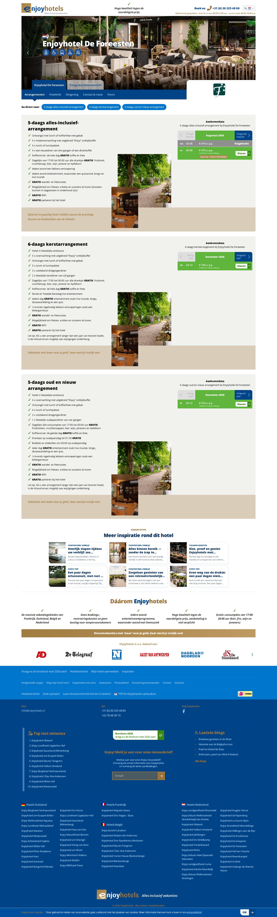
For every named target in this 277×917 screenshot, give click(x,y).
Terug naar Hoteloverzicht (85, 85)
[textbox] (249, 8)
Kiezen (241, 153)
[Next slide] (249, 53)
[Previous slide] (28, 53)
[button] (243, 135)
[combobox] (249, 8)
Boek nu (216, 8)
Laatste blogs (212, 732)
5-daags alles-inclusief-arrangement (63, 106)
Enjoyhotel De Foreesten (49, 85)
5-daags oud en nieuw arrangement (144, 106)
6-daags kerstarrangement (103, 106)
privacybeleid (194, 912)
